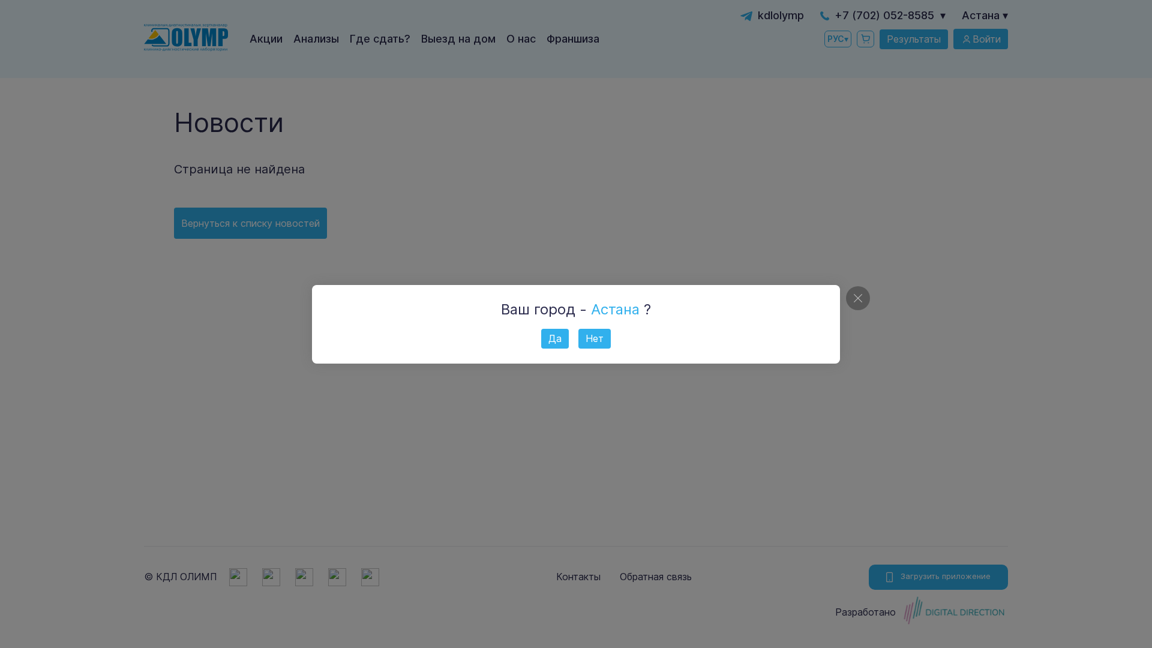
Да (555, 338)
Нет (595, 338)
